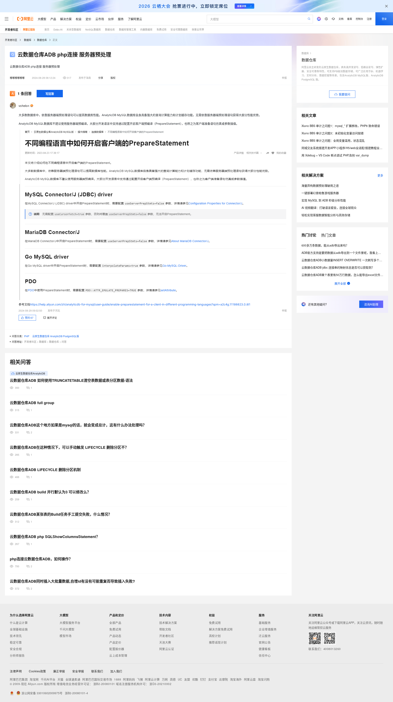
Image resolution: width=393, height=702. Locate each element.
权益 (78, 19)
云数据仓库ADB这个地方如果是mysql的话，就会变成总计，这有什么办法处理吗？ (78, 425)
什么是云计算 (19, 623)
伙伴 (111, 19)
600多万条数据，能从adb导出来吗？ (325, 245)
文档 (341, 18)
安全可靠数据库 (179, 29)
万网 (165, 679)
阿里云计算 (152, 679)
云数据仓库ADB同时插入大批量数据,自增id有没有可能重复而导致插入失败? (72, 581)
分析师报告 (17, 655)
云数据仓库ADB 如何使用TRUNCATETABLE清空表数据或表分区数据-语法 (71, 380)
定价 (88, 19)
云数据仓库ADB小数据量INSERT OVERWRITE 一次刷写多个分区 (343, 260)
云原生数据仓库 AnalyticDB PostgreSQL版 (55, 336)
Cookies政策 (37, 671)
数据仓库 (110, 29)
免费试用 (161, 29)
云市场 (99, 19)
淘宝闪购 (264, 679)
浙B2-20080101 (104, 684)
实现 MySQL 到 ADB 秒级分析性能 (324, 200)
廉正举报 (59, 671)
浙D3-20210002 (160, 684)
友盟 (187, 679)
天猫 (60, 679)
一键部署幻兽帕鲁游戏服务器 (320, 193)
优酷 (195, 679)
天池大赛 (165, 642)
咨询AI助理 (371, 304)
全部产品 (115, 623)
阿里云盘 (250, 679)
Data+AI (57, 29)
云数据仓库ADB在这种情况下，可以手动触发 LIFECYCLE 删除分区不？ (69, 447)
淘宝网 (34, 679)
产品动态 (115, 636)
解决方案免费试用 (221, 629)
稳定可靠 (16, 642)
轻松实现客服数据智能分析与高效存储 (326, 215)
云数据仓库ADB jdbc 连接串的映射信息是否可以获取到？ (338, 267)
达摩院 (223, 679)
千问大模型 (67, 629)
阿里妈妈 (129, 679)
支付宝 (212, 679)
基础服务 (265, 623)
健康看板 (265, 649)
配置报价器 (116, 649)
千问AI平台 (48, 679)
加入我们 (116, 671)
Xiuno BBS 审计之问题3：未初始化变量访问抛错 (333, 133)
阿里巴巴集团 (19, 679)
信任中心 (265, 655)
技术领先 (16, 636)
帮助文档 (165, 629)
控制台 (359, 18)
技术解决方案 (168, 623)
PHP (26, 336)
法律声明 (16, 671)
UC (180, 679)
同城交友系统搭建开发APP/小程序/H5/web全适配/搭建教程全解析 (343, 148)
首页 (46, 29)
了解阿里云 (135, 19)
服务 (121, 19)
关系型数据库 (74, 29)
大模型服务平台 (70, 623)
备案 (349, 18)
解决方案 (66, 19)
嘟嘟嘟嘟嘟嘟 (17, 77)
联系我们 (97, 671)
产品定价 (115, 642)
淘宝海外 (236, 679)
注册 (369, 18)
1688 (117, 679)
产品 (53, 19)
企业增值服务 (268, 629)
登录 (384, 18)
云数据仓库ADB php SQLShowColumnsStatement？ (55, 536)
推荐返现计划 (218, 642)
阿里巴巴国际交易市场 (97, 679)
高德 (173, 679)
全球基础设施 (19, 629)
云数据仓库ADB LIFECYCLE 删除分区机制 (45, 469)
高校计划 (215, 636)
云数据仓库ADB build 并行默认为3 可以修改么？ (50, 492)
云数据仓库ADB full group (32, 402)
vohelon (24, 106)
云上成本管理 (118, 655)
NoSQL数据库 (93, 29)
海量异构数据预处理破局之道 (320, 185)
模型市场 (65, 636)
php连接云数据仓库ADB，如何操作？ (41, 559)
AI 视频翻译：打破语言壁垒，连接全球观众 (329, 208)
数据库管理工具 (127, 29)
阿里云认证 (166, 649)
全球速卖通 (73, 679)
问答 (64, 341)
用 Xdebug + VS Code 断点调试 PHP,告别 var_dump (335, 155)
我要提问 (344, 94)
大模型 (42, 19)
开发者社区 (11, 29)
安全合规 (16, 649)
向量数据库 (146, 29)
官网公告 (265, 642)
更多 (380, 175)
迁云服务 (265, 636)
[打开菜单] (6, 18)
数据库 (27, 40)
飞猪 (140, 679)
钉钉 (203, 679)
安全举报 (78, 671)
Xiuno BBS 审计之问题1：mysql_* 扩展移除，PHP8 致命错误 (341, 126)
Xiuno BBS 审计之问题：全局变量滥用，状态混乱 (333, 140)
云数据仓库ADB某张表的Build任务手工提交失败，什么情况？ (61, 514)
